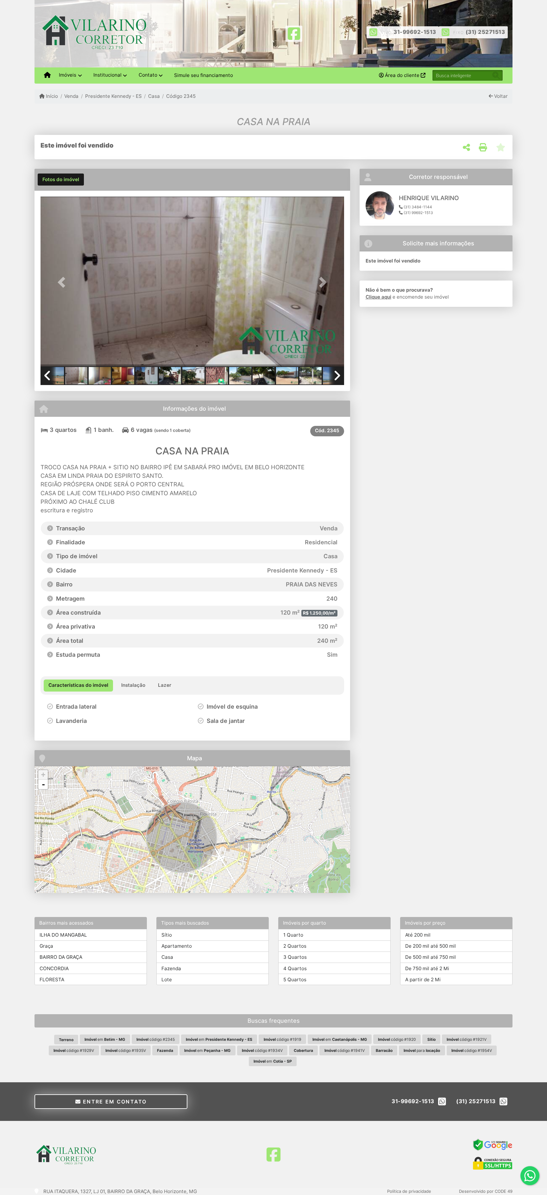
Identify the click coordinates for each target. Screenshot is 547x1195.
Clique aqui (378, 297)
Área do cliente (402, 75)
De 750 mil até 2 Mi (427, 968)
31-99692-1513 (414, 32)
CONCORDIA (54, 968)
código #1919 (282, 1039)
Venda (71, 96)
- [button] (43, 784)
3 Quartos (295, 957)
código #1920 (397, 1039)
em (105, 1039)
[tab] (61, 180)
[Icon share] (294, 33)
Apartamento (176, 946)
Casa (154, 96)
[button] (63, 282)
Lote (166, 980)
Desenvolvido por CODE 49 (485, 1191)
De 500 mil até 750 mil (430, 957)
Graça (46, 946)
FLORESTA (52, 980)
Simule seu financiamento (203, 75)
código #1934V (262, 1050)
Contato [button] (148, 75)
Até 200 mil (418, 935)
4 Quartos (295, 968)
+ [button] (43, 775)
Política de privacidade (409, 1191)
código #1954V (471, 1050)
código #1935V (125, 1050)
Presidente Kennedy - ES (113, 96)
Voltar (500, 96)
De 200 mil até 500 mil (430, 946)
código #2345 (155, 1039)
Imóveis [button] (67, 75)
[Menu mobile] (47, 75)
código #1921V (467, 1039)
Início (51, 96)
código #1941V (344, 1050)
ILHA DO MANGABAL (63, 935)
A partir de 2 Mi (423, 980)
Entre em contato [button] (114, 1101)
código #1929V (73, 1050)
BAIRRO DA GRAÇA (61, 957)
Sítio (166, 935)
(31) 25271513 (485, 32)
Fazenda (171, 968)
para (422, 1050)
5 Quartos (294, 980)
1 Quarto (293, 935)
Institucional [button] (107, 75)
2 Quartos (294, 946)
